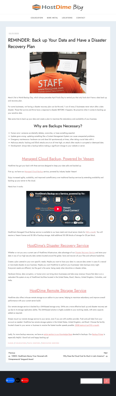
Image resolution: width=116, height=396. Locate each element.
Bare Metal (52, 18)
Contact (80, 18)
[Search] (107, 381)
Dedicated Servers (50, 343)
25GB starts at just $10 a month (87, 325)
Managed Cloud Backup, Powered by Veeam (58, 158)
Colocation (37, 18)
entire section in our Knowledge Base (58, 334)
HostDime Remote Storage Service (58, 290)
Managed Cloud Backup (33, 171)
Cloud (10, 343)
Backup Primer (97, 334)
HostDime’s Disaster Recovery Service (58, 245)
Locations (67, 18)
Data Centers (34, 343)
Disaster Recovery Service (85, 252)
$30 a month (91, 232)
